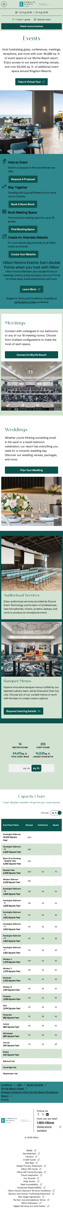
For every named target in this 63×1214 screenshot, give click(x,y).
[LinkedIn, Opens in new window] (48, 1114)
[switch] (56, 813)
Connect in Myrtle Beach (31, 354)
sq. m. (26, 768)
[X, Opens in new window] (43, 1114)
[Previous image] (4, 386)
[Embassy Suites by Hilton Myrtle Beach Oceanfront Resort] (34, 4)
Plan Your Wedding (31, 470)
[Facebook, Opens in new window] (39, 1114)
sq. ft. (36, 768)
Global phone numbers (44, 1128)
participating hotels (25, 302)
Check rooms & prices (33, 27)
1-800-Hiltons (45, 1122)
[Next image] (58, 386)
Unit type (45, 813)
